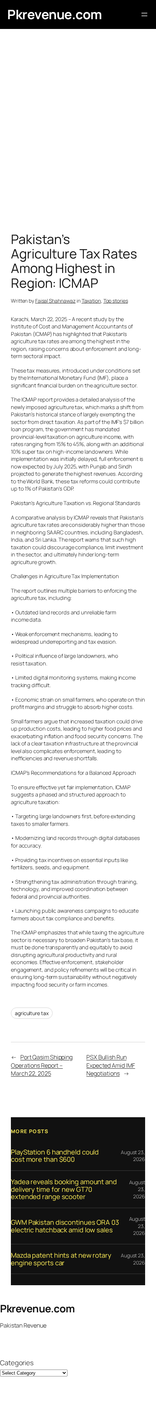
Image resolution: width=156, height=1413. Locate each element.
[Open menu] (144, 14)
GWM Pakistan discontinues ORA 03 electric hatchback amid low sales (65, 1226)
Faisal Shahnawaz (55, 300)
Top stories (115, 300)
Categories (17, 1362)
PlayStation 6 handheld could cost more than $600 (55, 1155)
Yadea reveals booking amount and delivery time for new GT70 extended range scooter (64, 1189)
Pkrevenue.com (54, 14)
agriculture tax (32, 1013)
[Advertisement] (78, 132)
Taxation (91, 300)
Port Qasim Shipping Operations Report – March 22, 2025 (42, 1065)
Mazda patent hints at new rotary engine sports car (61, 1259)
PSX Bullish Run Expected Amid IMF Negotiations (110, 1065)
